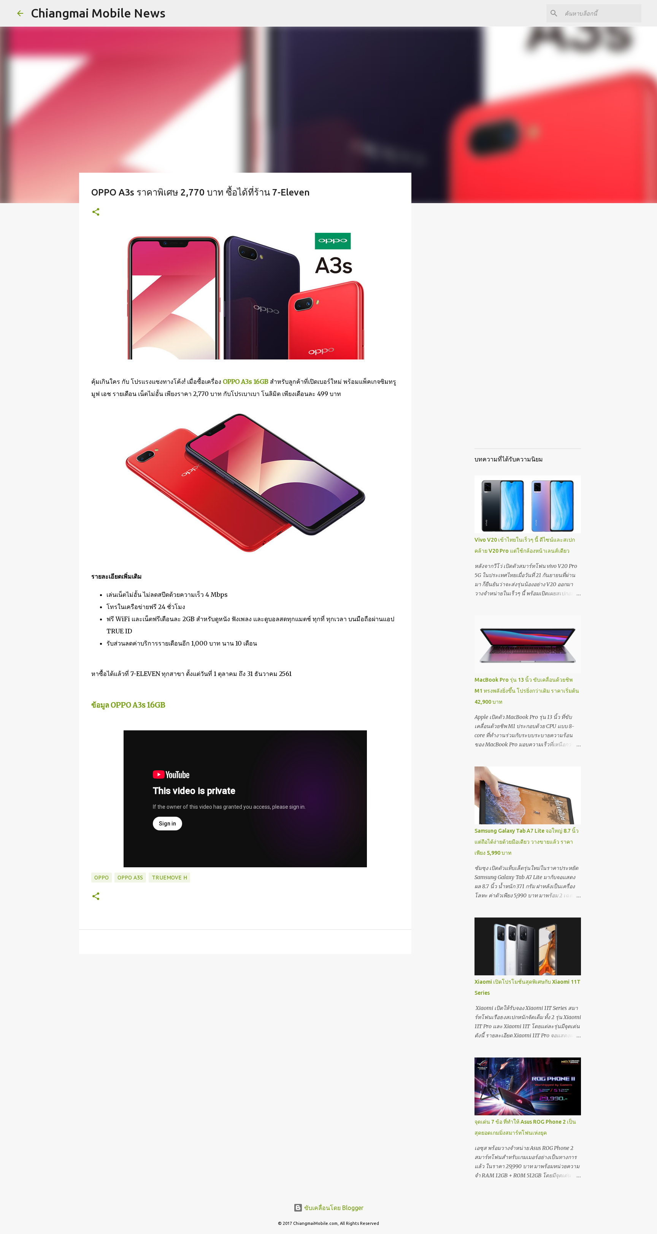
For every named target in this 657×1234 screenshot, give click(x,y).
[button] (95, 212)
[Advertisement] (450, 329)
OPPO (101, 877)
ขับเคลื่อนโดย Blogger (333, 1207)
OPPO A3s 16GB (245, 381)
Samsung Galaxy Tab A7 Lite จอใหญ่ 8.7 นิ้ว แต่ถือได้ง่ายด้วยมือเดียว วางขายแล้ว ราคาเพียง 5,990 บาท (526, 842)
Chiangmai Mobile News (98, 13)
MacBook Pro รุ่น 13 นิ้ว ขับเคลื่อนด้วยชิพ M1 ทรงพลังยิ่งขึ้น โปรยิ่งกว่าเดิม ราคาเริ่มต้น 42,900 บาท (526, 691)
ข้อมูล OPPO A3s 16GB (128, 705)
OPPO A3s (130, 877)
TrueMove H (169, 877)
